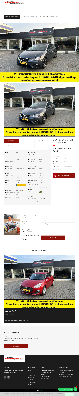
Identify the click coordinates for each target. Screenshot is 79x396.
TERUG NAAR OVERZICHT (12, 17)
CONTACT (68, 2)
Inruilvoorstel (42, 146)
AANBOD (30, 2)
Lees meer (6, 394)
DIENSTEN (46, 2)
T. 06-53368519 (45, 376)
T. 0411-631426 (45, 378)
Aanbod (32, 17)
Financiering (11, 146)
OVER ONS (53, 2)
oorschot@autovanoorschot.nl (30, 235)
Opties (27, 141)
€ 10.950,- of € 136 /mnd (62, 149)
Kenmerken (11, 141)
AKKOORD (69, 394)
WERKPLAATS (38, 2)
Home (25, 17)
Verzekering (27, 146)
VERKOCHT (61, 2)
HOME (30, 371)
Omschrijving (42, 141)
